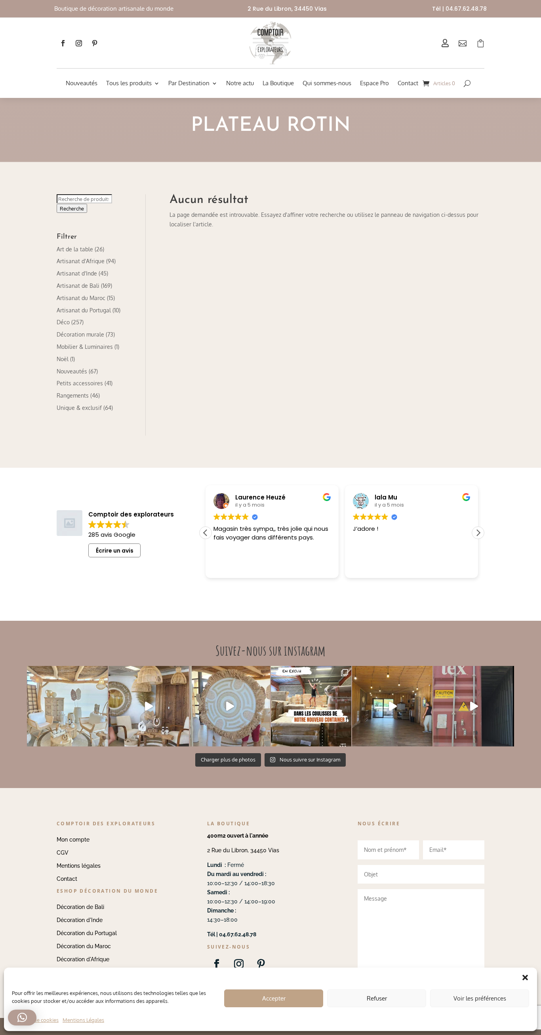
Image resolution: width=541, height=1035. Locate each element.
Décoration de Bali (80, 907)
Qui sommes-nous (327, 83)
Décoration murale (80, 334)
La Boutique (278, 83)
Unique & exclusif (79, 407)
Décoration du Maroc (84, 946)
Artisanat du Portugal (84, 310)
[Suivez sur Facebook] (63, 43)
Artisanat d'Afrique (81, 261)
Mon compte (73, 839)
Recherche (72, 208)
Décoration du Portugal (87, 933)
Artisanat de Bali (78, 285)
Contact (408, 83)
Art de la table (75, 249)
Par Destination (189, 83)
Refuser (377, 998)
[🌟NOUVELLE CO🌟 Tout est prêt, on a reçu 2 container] (230, 706)
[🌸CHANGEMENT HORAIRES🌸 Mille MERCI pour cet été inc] (67, 706)
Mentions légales (79, 866)
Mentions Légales (83, 1020)
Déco (63, 322)
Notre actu (240, 83)
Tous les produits (129, 83)
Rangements (73, 395)
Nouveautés (81, 83)
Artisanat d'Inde (77, 273)
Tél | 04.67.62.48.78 (459, 9)
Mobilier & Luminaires (85, 346)
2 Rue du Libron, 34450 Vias (243, 850)
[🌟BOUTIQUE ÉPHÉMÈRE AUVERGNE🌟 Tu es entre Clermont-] (392, 706)
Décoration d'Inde (80, 920)
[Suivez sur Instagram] (78, 43)
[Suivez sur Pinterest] (94, 43)
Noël (63, 359)
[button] (478, 533)
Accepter (274, 998)
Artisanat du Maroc (81, 298)
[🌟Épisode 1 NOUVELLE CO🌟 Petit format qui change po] (149, 706)
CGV (63, 852)
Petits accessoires (80, 383)
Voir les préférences (479, 998)
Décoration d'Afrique (83, 959)
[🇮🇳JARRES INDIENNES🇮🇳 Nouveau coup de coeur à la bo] (473, 706)
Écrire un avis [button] (114, 551)
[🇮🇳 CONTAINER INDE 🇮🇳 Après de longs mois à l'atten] (311, 706)
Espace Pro (374, 83)
